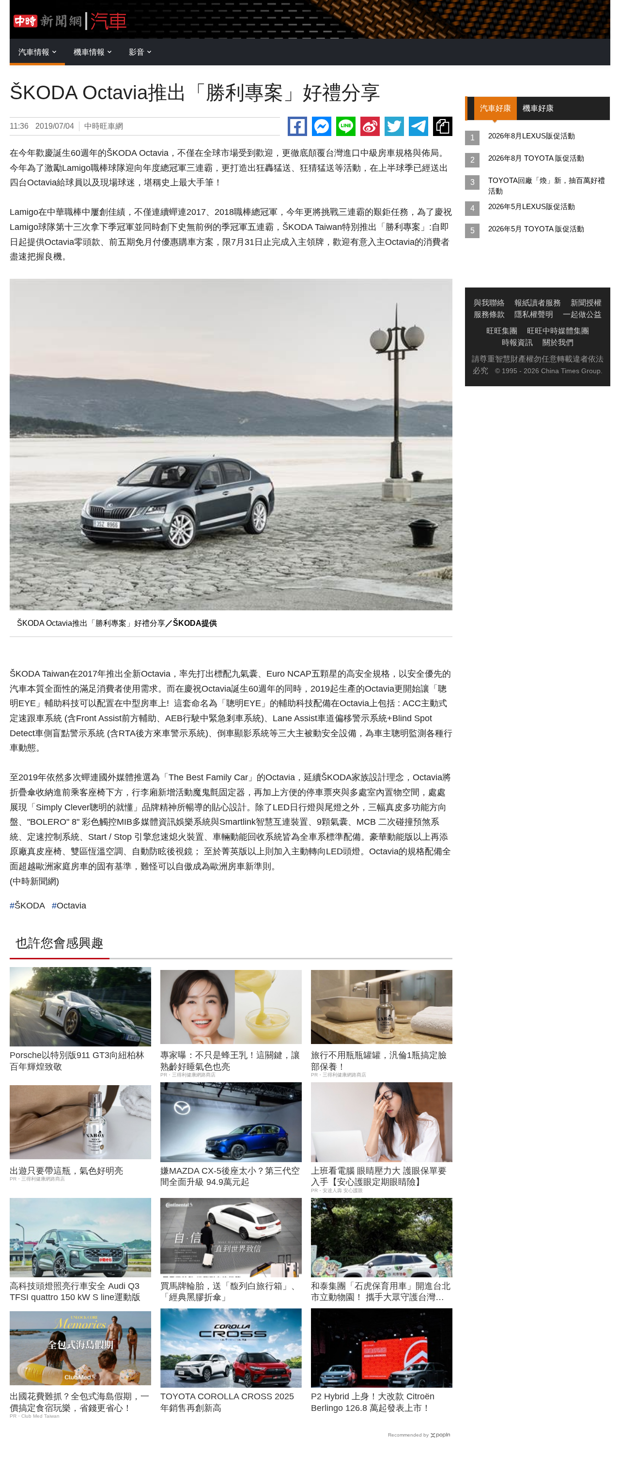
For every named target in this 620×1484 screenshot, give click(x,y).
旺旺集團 (501, 331)
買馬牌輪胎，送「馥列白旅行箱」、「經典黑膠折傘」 (230, 1291)
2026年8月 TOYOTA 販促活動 (536, 158)
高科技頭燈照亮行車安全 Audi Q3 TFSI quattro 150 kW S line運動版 (75, 1291)
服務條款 (489, 314)
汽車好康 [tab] (495, 108)
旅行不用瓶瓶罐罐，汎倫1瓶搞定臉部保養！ (379, 1060)
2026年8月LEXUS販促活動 (531, 136)
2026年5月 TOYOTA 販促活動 (536, 229)
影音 (136, 52)
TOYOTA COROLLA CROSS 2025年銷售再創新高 (227, 1402)
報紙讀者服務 (537, 303)
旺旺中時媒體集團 (558, 331)
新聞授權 (586, 303)
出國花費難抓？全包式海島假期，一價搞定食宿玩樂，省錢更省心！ (79, 1402)
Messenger (321, 126)
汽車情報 (33, 52)
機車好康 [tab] (538, 108)
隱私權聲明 (533, 314)
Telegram (418, 126)
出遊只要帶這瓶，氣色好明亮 (66, 1171)
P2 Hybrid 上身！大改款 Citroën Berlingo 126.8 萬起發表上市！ (372, 1402)
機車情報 (89, 52)
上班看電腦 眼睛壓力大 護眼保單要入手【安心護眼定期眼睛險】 (379, 1176)
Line (346, 126)
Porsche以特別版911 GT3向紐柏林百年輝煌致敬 (77, 1060)
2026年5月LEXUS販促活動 (531, 206)
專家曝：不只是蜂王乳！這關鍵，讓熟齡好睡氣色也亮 (230, 1060)
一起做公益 (582, 314)
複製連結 (442, 126)
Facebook (297, 126)
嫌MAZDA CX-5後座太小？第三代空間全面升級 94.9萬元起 (230, 1176)
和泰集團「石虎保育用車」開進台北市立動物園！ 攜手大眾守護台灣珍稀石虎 (380, 1292)
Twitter (394, 126)
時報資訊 (517, 342)
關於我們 (558, 342)
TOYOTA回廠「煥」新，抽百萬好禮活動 (546, 185)
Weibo (370, 126)
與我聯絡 (489, 303)
